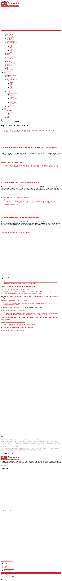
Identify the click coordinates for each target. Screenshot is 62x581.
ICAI (28, 444)
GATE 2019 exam (18, 443)
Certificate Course (11, 41)
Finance (8, 61)
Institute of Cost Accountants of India (42, 448)
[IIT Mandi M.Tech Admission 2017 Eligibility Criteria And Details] (31, 304)
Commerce (6, 54)
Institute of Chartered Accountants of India (9, 448)
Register (9, 114)
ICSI (45, 444)
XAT (11, 52)
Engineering (9, 64)
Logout (8, 117)
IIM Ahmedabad (51, 444)
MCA (8, 68)
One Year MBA (10, 35)
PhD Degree (10, 69)
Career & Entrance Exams (10, 75)
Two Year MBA (10, 37)
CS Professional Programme (39, 441)
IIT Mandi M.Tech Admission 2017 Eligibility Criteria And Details (21, 307)
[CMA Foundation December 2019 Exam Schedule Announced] (31, 202)
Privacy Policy (7, 570)
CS (7, 57)
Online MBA (10, 38)
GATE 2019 (10, 443)
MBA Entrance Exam (9, 450)
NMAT (11, 49)
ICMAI (40, 444)
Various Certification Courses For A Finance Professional (18, 286)
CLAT (11, 95)
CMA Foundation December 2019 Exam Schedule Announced (20, 217)
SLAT (11, 105)
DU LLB (12, 97)
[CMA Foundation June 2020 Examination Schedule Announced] (31, 166)
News (5, 108)
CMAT (11, 45)
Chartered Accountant (12, 56)
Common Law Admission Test (6, 441)
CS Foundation (28, 441)
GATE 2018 (3, 443)
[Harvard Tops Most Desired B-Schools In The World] (31, 324)
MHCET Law (13, 102)
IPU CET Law (13, 98)
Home (5, 563)
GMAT (11, 46)
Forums (5, 109)
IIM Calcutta (11, 446)
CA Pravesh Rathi (24, 289)
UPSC (5, 73)
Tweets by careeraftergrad (7, 561)
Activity (12, 112)
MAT (11, 47)
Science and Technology (9, 63)
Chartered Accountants (38, 439)
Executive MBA (11, 39)
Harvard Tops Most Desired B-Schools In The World (17, 327)
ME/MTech (9, 65)
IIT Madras (30, 446)
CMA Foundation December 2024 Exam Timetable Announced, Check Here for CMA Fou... (29, 147)
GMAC (2, 444)
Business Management (9, 34)
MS (7, 67)
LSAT (11, 101)
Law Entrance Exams (12, 93)
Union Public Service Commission (30, 450)
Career (8, 76)
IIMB (57, 444)
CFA (8, 60)
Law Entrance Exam (54, 448)
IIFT (11, 84)
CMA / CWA (10, 58)
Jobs (11, 78)
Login (8, 116)
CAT (11, 43)
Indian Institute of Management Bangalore (41, 446)
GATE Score (57, 443)
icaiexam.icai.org (34, 444)
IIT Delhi (24, 446)
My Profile (9, 110)
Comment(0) (22, 162)
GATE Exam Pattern (49, 443)
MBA (2, 450)
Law (5, 72)
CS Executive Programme (19, 441)
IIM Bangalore (4, 446)
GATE (8, 91)
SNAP (11, 50)
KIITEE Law (13, 99)
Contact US (6, 567)
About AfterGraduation (9, 565)
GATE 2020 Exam (33, 443)
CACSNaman (14, 162)
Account (12, 113)
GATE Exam (41, 443)
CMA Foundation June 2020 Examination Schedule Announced (20, 182)
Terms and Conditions (9, 569)
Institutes (9, 53)
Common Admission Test (48, 439)
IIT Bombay (18, 446)
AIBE (11, 94)
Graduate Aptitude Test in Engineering (18, 444)
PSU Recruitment (19, 450)
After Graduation (23, 300)
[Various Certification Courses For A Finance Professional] (31, 282)
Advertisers (6, 566)
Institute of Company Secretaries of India (26, 448)
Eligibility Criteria (49, 441)
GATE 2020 (25, 443)
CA (17, 439)
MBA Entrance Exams (12, 42)
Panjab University (14, 103)
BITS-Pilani (12, 439)
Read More (3, 465)
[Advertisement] (31, 18)
